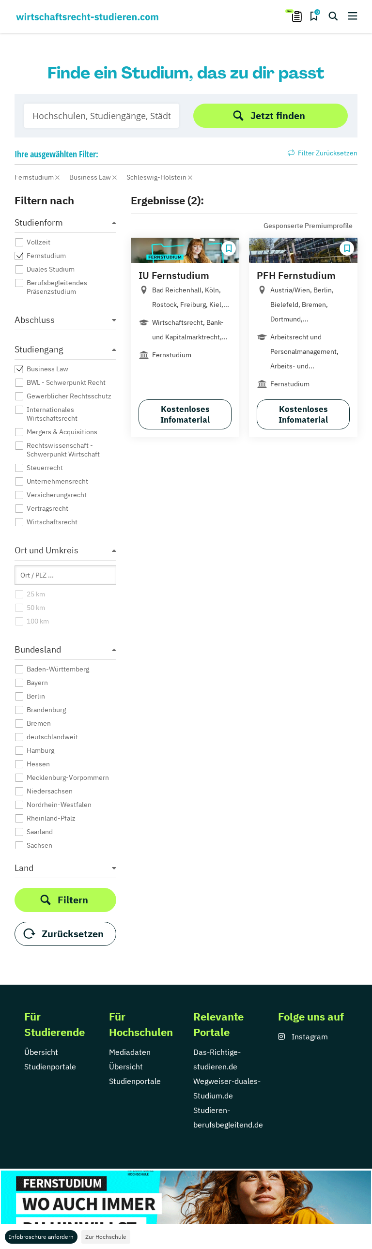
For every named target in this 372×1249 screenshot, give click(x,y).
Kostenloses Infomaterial (185, 414)
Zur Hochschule (105, 1236)
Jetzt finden (277, 115)
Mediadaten (130, 1052)
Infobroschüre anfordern (41, 1236)
